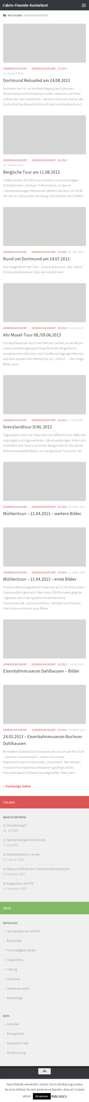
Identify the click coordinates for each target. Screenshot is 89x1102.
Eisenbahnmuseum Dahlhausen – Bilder (41, 671)
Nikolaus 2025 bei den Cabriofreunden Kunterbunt (38, 869)
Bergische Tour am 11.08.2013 (31, 172)
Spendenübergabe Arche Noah (26, 840)
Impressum (13, 979)
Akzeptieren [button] (41, 1096)
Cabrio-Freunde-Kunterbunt (25, 5)
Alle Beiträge (14, 998)
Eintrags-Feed (15, 1034)
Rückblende (14, 941)
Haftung (12, 969)
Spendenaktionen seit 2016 (23, 931)
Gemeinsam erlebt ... (16, 68)
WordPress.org (16, 1053)
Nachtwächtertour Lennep (23, 854)
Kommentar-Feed (17, 1043)
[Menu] (84, 5)
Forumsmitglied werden (21, 950)
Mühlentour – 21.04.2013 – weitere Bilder (42, 513)
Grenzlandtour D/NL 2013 (27, 427)
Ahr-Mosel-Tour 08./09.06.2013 (32, 335)
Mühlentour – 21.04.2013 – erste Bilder (39, 579)
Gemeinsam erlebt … (19, 988)
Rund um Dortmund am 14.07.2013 (36, 259)
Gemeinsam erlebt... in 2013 (49, 68)
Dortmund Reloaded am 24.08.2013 (36, 80)
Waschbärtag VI (16, 825)
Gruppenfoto (15, 960)
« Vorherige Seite (17, 786)
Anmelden (13, 1024)
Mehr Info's (59, 1096)
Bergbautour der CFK (20, 883)
